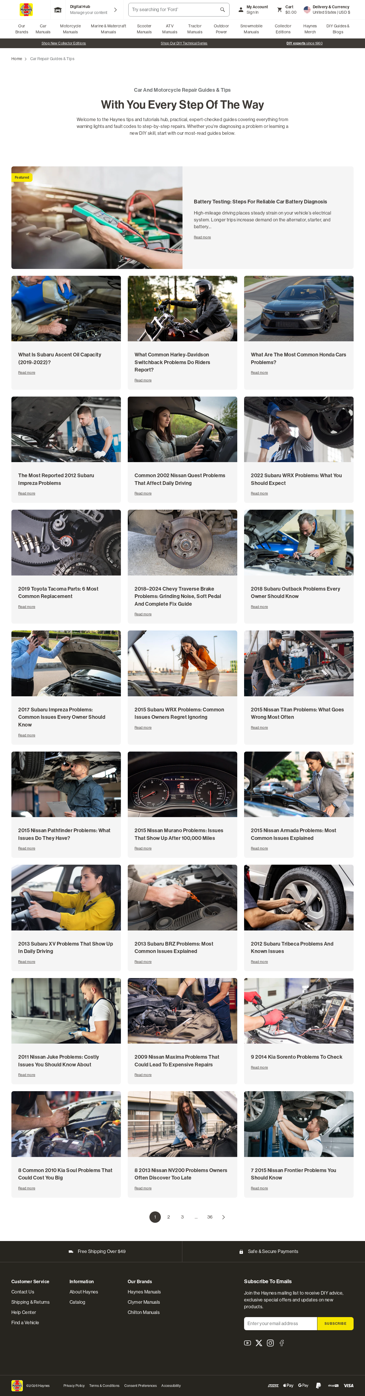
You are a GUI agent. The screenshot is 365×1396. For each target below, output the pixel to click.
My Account (257, 7)
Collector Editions (283, 29)
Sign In (253, 12)
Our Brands (21, 29)
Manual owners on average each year (305, 43)
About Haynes (84, 1292)
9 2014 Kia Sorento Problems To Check (296, 1057)
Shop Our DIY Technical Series (64, 43)
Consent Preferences (140, 1386)
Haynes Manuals (144, 1292)
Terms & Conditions (104, 1386)
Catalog (78, 1302)
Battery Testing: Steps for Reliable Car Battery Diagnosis (260, 202)
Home (16, 58)
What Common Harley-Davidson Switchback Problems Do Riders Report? (172, 362)
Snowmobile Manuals (251, 29)
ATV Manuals (169, 29)
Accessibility (171, 1386)
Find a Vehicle (25, 1322)
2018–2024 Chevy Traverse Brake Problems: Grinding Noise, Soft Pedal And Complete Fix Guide (178, 596)
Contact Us (22, 1292)
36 (211, 1218)
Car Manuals (43, 29)
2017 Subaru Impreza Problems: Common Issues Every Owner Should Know (61, 717)
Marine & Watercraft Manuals (108, 29)
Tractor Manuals (194, 29)
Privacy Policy (74, 1386)
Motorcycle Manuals (70, 29)
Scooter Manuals (144, 29)
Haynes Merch (310, 29)
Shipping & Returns (30, 1302)
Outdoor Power (221, 29)
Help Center (23, 1312)
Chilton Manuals (144, 1312)
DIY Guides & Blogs (338, 29)
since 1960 (184, 43)
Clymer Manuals (144, 1302)
